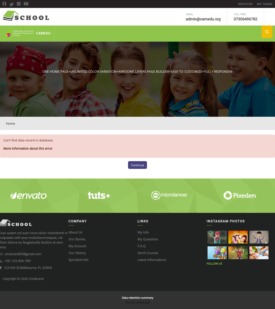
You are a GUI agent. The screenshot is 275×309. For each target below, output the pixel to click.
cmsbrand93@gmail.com (23, 254)
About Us (75, 232)
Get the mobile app (137, 302)
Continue (137, 165)
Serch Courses (148, 253)
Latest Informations (152, 260)
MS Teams (264, 4)
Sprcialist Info (79, 260)
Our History (77, 253)
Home (10, 123)
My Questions (148, 239)
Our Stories (77, 239)
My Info (143, 232)
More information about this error (27, 148)
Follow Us (214, 263)
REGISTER (245, 4)
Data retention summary (137, 298)
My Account (77, 246)
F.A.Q (142, 246)
